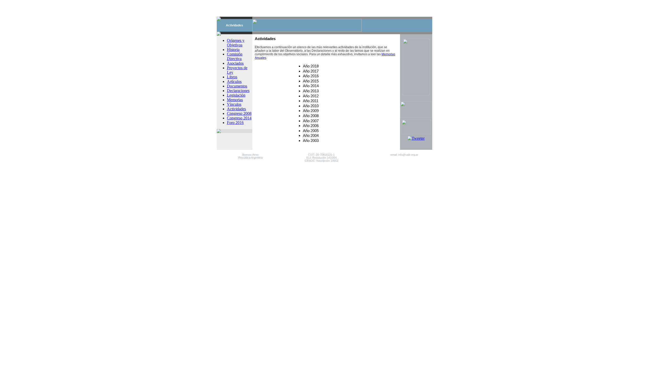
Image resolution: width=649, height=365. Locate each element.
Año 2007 (311, 121)
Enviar (413, 2)
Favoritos (354, 2)
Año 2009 (311, 111)
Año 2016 (311, 76)
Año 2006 (311, 126)
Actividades (236, 109)
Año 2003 (311, 141)
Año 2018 (311, 66)
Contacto (337, 2)
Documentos (237, 86)
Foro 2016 (235, 122)
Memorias (235, 100)
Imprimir (399, 2)
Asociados (235, 63)
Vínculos (234, 104)
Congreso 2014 (239, 118)
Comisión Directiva (234, 56)
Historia (233, 49)
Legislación (236, 95)
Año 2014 (311, 86)
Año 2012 (311, 96)
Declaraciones (238, 90)
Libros (232, 77)
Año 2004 (311, 136)
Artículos (234, 81)
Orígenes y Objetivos (235, 42)
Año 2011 (310, 101)
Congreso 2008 (239, 113)
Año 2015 (311, 81)
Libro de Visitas (377, 2)
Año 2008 (311, 116)
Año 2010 (311, 106)
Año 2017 (311, 71)
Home (322, 2)
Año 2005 (311, 131)
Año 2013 (311, 91)
